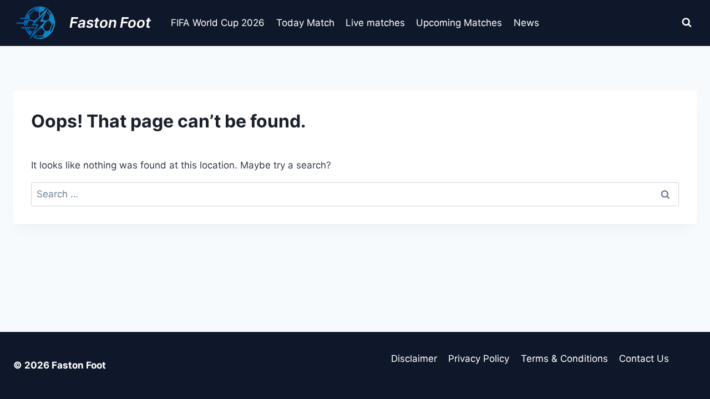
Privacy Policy (478, 358)
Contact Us (644, 358)
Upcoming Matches (459, 22)
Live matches (375, 22)
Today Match (305, 22)
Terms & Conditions (564, 358)
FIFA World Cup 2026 (218, 22)
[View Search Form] (687, 23)
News (526, 22)
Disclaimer (414, 358)
